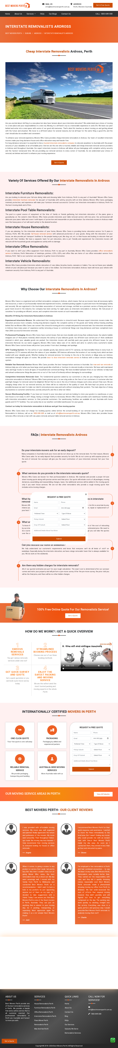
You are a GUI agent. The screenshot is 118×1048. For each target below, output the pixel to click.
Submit (59, 539)
